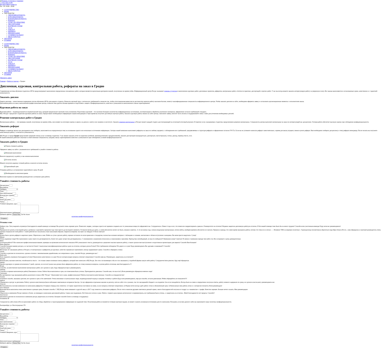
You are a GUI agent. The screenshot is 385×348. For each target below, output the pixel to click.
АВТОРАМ (8, 38)
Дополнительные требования (10, 212)
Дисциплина (4, 185)
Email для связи (5, 199)
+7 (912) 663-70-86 (6, 3)
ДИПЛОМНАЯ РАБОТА (16, 15)
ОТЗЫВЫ (7, 40)
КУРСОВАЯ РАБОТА (15, 17)
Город (2, 202)
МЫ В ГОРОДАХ (14, 37)
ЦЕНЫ (6, 11)
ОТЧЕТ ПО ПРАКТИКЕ (16, 22)
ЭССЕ (10, 28)
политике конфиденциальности (82, 216)
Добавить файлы (6, 214)
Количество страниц (7, 195)
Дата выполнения (6, 193)
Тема (2, 191)
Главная (2, 81)
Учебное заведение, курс (8, 204)
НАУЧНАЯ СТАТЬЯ (15, 26)
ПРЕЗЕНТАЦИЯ (14, 33)
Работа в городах (13, 81)
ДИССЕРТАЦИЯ (14, 24)
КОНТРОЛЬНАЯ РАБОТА (17, 19)
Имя (1, 197)
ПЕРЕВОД (11, 31)
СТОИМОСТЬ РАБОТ (16, 35)
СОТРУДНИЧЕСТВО (11, 10)
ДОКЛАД (11, 29)
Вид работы (4, 187)
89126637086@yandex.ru (8, 4)
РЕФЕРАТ (11, 20)
